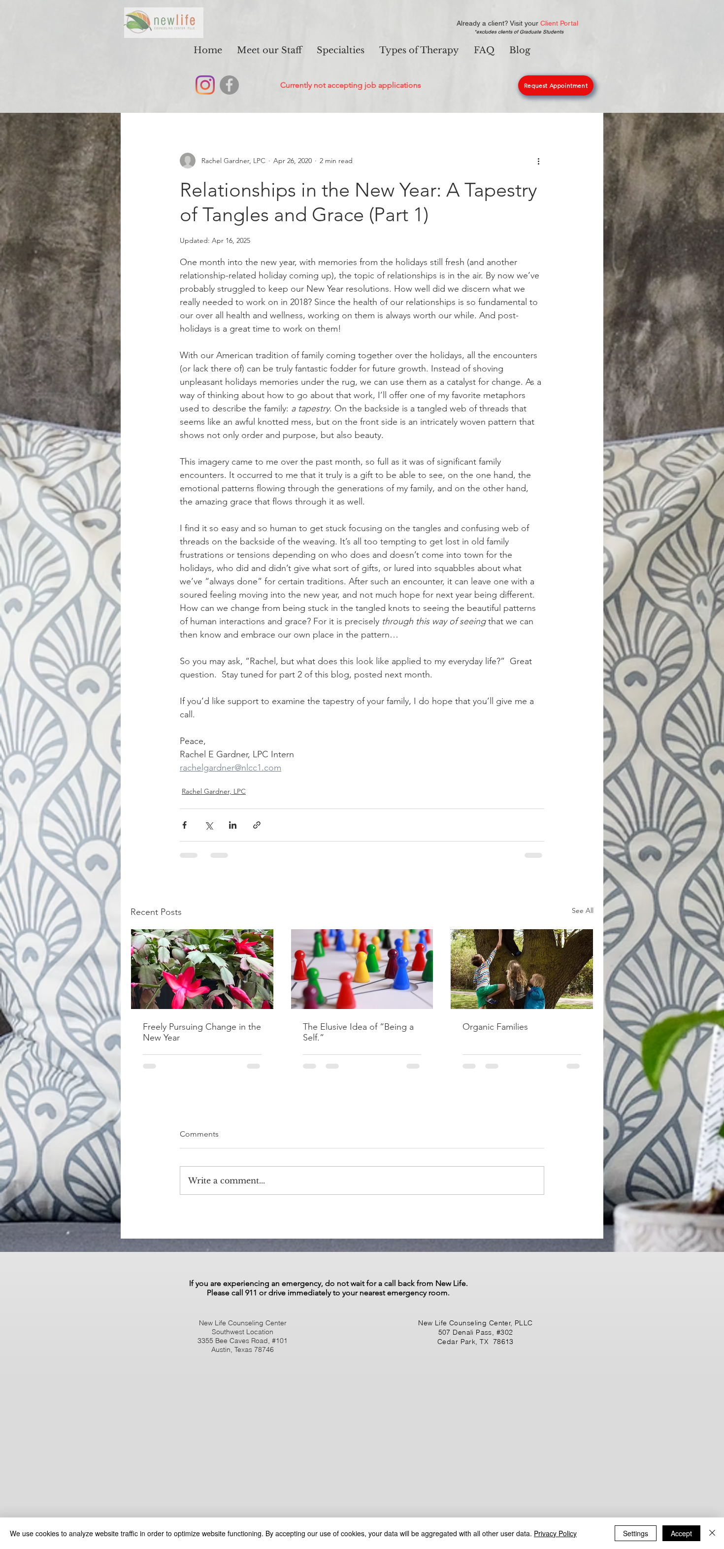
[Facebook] (229, 85)
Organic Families (495, 1026)
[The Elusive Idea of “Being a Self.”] (362, 969)
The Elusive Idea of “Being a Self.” (358, 1032)
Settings (635, 1533)
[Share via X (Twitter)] (208, 825)
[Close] (712, 1533)
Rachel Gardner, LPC (214, 791)
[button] (340, 50)
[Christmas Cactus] (202, 969)
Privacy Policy (555, 1533)
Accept (681, 1533)
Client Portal (559, 23)
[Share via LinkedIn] (232, 825)
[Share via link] (257, 825)
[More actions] (538, 161)
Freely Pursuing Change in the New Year (202, 1032)
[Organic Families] (522, 969)
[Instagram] (205, 85)
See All (582, 910)
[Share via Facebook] (184, 825)
